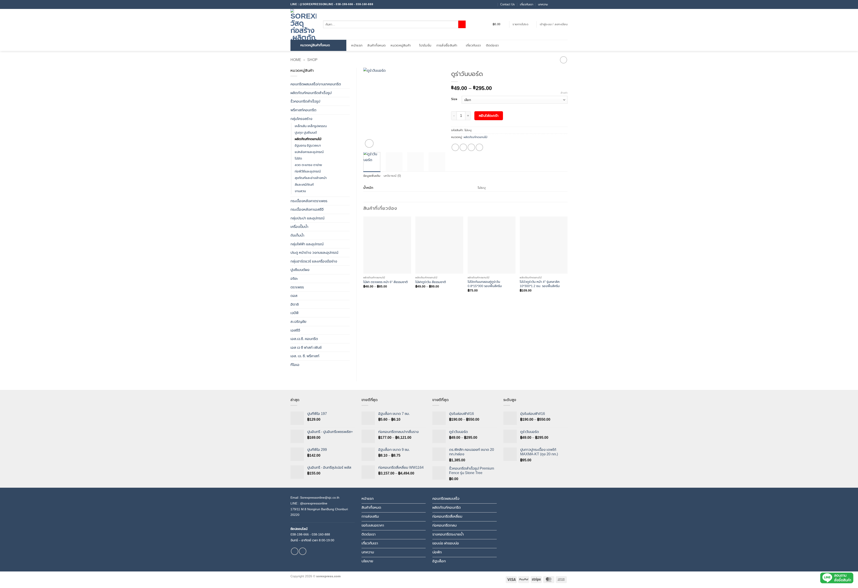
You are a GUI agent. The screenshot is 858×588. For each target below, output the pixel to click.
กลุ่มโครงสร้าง (301, 119)
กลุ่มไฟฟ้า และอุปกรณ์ (307, 244)
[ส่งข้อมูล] (462, 24)
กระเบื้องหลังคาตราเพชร (308, 201)
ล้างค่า (564, 92)
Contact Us (507, 4)
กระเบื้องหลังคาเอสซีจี (307, 209)
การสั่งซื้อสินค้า (446, 45)
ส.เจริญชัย (298, 321)
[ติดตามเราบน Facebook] (552, 4)
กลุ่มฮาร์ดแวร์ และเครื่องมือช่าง (313, 261)
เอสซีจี (295, 330)
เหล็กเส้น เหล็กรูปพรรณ (311, 126)
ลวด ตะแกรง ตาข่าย (308, 165)
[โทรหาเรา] (561, 4)
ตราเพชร (297, 287)
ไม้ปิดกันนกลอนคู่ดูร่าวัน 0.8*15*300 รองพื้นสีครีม (485, 284)
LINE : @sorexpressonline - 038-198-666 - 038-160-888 (331, 4)
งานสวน (300, 191)
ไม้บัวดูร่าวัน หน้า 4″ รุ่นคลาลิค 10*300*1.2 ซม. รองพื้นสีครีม (540, 284)
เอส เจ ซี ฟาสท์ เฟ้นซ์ (306, 347)
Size (454, 99)
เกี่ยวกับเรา (526, 4)
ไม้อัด (298, 158)
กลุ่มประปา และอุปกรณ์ (307, 218)
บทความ (543, 4)
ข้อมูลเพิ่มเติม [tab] (372, 175)
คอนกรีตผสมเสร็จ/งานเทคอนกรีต (315, 84)
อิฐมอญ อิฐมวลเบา (308, 145)
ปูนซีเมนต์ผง (299, 270)
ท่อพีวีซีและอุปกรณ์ (308, 171)
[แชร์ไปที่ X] (463, 147)
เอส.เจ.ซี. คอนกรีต (304, 339)
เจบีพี (294, 313)
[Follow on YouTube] (565, 4)
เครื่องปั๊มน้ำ (299, 227)
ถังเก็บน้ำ (297, 235)
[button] (499, 24)
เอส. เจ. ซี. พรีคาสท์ (304, 356)
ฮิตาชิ (294, 304)
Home (295, 60)
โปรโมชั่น (425, 45)
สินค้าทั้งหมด (376, 45)
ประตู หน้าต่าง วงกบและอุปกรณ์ (314, 252)
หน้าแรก (356, 45)
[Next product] (563, 59)
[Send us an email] (556, 4)
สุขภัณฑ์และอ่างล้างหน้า (311, 178)
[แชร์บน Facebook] (455, 147)
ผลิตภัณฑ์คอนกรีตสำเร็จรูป (311, 93)
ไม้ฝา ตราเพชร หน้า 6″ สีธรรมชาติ (385, 282)
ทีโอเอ (294, 365)
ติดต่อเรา (492, 45)
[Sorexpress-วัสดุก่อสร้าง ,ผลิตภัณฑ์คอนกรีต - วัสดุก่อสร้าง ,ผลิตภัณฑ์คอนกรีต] (303, 24)
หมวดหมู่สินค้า (401, 45)
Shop (312, 60)
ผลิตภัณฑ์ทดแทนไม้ (308, 139)
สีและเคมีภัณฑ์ (304, 184)
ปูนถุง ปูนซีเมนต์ (306, 132)
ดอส (293, 296)
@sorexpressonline (313, 503)
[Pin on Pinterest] (479, 147)
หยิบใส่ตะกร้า (489, 116)
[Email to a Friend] (471, 147)
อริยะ (294, 278)
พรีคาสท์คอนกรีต (303, 110)
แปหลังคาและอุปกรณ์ (309, 152)
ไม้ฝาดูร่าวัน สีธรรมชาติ (430, 282)
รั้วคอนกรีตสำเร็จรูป (305, 101)
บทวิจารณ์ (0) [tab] (392, 175)
